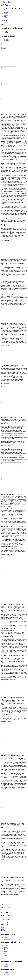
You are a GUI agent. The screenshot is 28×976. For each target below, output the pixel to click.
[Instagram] (2, 931)
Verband (6, 31)
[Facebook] (4, 931)
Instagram (6, 40)
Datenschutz (7, 939)
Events (5, 13)
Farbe (2, 24)
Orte (5, 16)
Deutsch (6, 20)
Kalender (6, 12)
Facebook (6, 39)
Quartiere (6, 15)
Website (3, 927)
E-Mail (2, 928)
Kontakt (6, 32)
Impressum (6, 937)
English (5, 21)
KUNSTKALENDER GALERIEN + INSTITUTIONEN (6, 4)
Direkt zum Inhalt (5, 1)
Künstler (6, 17)
